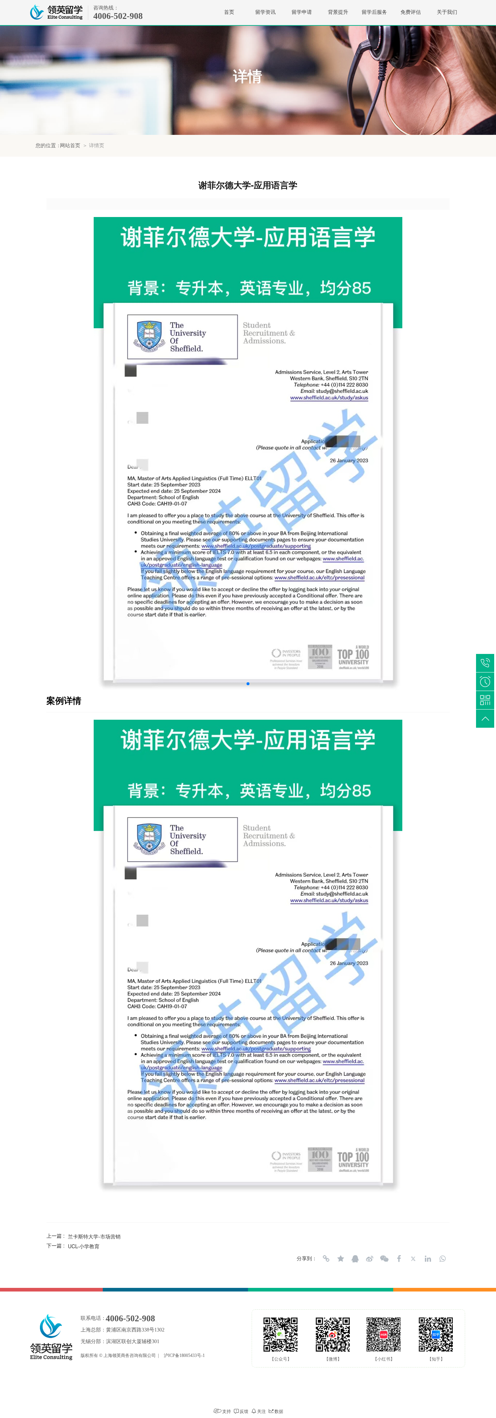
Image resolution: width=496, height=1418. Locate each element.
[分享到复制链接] (326, 1259)
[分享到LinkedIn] (428, 1259)
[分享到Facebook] (398, 1259)
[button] (248, 683)
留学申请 (302, 12)
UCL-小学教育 (83, 1246)
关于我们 (447, 12)
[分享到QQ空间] (340, 1259)
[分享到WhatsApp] (442, 1259)
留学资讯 (265, 12)
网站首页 (70, 145)
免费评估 (411, 12)
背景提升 (338, 12)
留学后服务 (374, 12)
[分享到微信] (384, 1259)
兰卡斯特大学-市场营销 (94, 1236)
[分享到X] (413, 1259)
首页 (229, 12)
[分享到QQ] (355, 1259)
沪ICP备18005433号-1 (184, 1355)
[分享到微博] (369, 1259)
